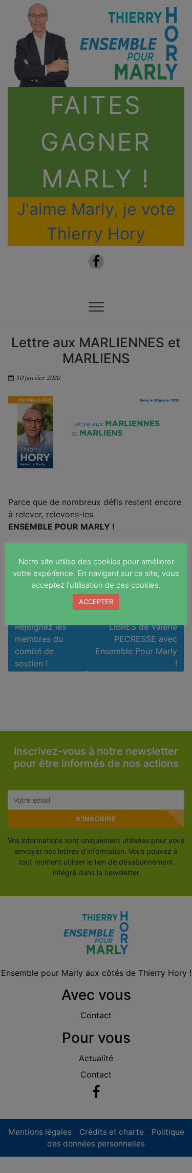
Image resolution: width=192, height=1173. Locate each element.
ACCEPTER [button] (96, 601)
